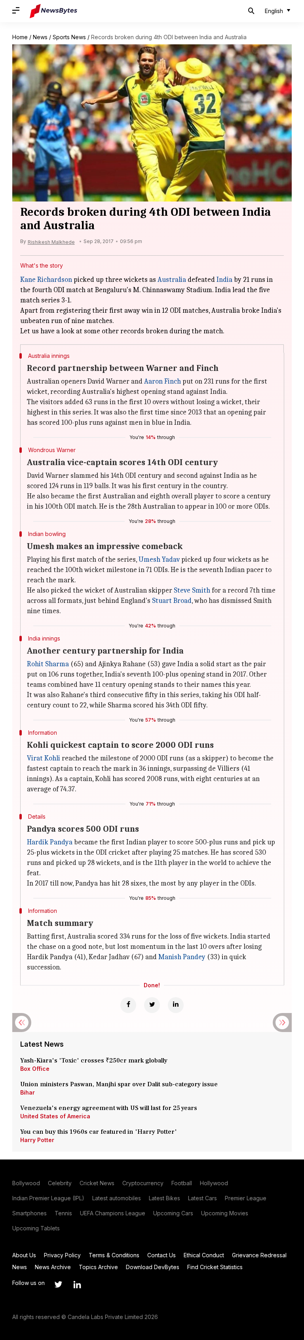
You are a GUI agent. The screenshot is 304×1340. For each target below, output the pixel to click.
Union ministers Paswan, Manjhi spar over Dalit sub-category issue (119, 1084)
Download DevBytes (152, 1267)
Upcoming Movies (224, 1213)
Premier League (245, 1198)
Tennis (63, 1213)
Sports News (69, 37)
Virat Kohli (43, 758)
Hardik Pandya (49, 842)
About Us (24, 1255)
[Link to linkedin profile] (77, 1284)
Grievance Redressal (259, 1255)
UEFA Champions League (112, 1213)
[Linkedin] (176, 1005)
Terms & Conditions (114, 1255)
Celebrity (60, 1183)
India (224, 280)
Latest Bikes (164, 1198)
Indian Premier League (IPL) (48, 1198)
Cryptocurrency (142, 1183)
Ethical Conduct (204, 1255)
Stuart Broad (172, 601)
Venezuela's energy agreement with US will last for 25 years (109, 1108)
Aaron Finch (162, 381)
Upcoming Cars (173, 1213)
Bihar (27, 1092)
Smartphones (29, 1213)
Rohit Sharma (48, 664)
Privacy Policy (62, 1255)
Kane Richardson (46, 280)
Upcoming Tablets (36, 1228)
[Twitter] (152, 1005)
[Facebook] (128, 1005)
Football (181, 1183)
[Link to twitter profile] (58, 1284)
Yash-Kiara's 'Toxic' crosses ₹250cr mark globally (93, 1060)
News (40, 37)
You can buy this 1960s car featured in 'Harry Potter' (99, 1132)
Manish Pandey (181, 957)
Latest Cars (202, 1198)
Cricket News (97, 1183)
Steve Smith (192, 590)
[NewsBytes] (53, 11)
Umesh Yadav (159, 559)
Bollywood (26, 1183)
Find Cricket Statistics (215, 1267)
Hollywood (214, 1183)
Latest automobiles (116, 1198)
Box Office (34, 1068)
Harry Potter (37, 1140)
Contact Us (161, 1255)
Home (20, 37)
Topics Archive (98, 1267)
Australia (172, 280)
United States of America (55, 1116)
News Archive (53, 1267)
